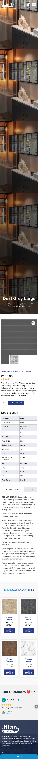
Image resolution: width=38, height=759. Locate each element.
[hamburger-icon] (34, 4)
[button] (1, 706)
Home (7, 304)
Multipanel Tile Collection (22, 371)
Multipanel (16, 304)
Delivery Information (12, 489)
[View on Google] (4, 700)
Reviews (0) (29, 489)
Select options (9, 630)
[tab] (13, 489)
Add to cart (16, 403)
